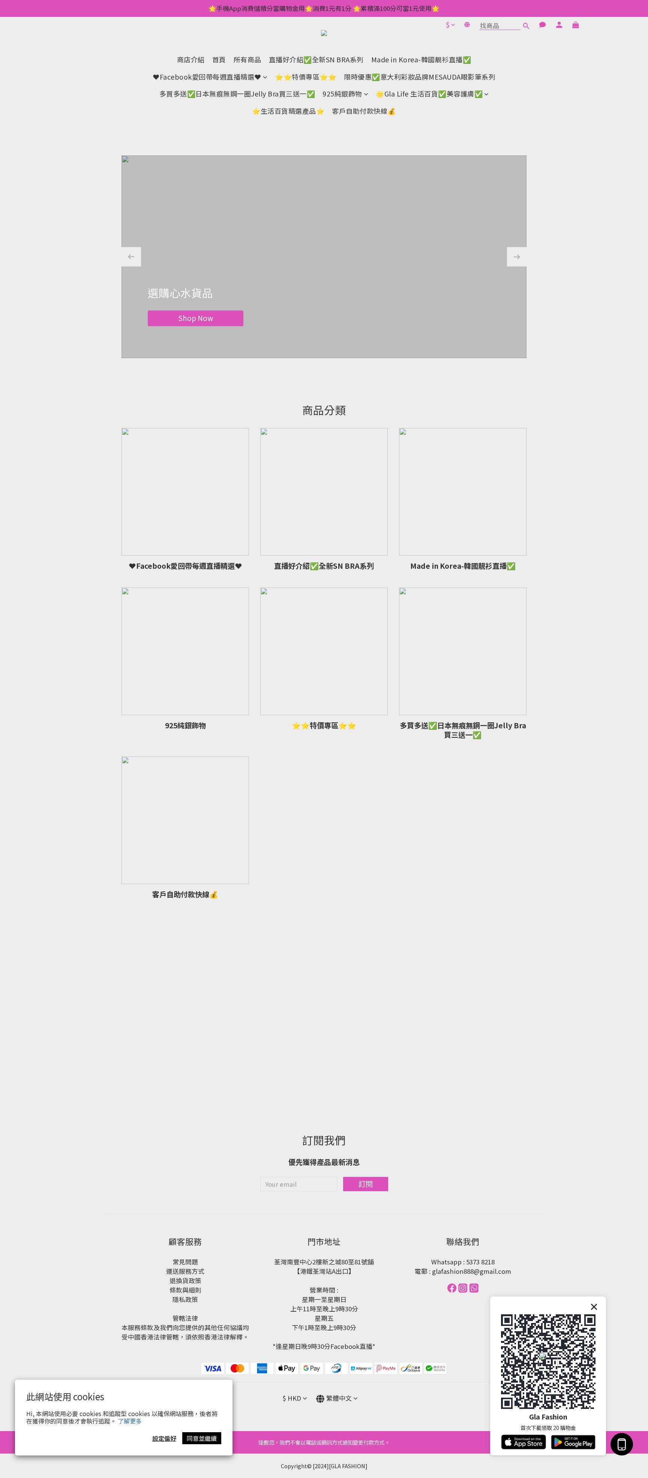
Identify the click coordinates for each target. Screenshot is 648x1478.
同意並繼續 (202, 1438)
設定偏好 (164, 1438)
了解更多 (130, 1420)
